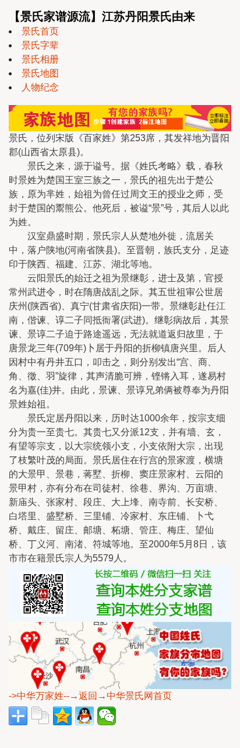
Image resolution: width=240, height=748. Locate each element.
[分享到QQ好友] (84, 716)
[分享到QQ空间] (62, 716)
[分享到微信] (106, 716)
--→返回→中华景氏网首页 (117, 696)
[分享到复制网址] (40, 716)
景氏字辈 (40, 45)
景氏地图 (40, 73)
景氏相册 (40, 59)
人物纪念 (40, 87)
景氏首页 (40, 31)
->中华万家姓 (36, 696)
